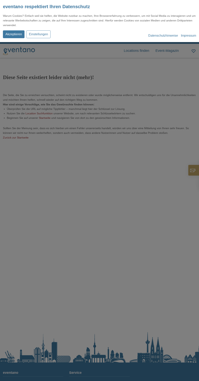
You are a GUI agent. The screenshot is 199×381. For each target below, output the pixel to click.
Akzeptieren (13, 34)
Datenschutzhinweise (163, 35)
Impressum (188, 35)
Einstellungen (38, 34)
